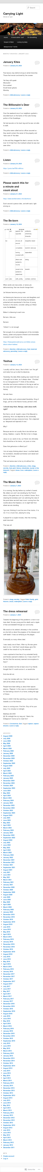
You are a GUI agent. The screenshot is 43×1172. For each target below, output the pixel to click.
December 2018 (8, 944)
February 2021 (8, 882)
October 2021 (8, 865)
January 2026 (8, 753)
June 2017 (7, 989)
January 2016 (8, 1031)
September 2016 (9, 1011)
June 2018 (7, 959)
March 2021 (7, 880)
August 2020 (7, 894)
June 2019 (7, 929)
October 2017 (8, 979)
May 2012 (6, 1135)
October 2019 (8, 919)
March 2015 (7, 1051)
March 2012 (7, 1140)
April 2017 (7, 994)
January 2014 (8, 1085)
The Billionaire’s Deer (16, 104)
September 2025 (9, 763)
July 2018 (6, 956)
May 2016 (6, 1021)
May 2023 (6, 823)
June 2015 (7, 1046)
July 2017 (6, 986)
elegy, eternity (14, 599)
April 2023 (7, 825)
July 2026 (6, 738)
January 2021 (8, 884)
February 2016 (8, 1028)
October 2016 (8, 1009)
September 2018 (9, 951)
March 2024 (7, 798)
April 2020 (7, 904)
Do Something (32, 37)
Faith (27, 599)
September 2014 (9, 1066)
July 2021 (6, 872)
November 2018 (9, 947)
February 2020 (8, 909)
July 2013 (6, 1100)
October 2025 (8, 761)
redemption (28, 470)
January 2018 (8, 971)
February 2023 (8, 830)
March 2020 (7, 907)
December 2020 (8, 887)
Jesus (17, 470)
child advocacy (15, 95)
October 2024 (8, 785)
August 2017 (7, 984)
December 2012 (8, 1118)
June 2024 (7, 790)
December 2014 (8, 1058)
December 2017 (8, 974)
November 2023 (9, 808)
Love (22, 470)
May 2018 (6, 961)
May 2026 (6, 743)
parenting (14, 351)
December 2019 (8, 914)
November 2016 (9, 1006)
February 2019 (8, 939)
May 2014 (6, 1075)
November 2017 (9, 976)
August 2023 (7, 815)
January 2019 (8, 942)
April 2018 (7, 964)
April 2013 (7, 1108)
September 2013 (9, 1095)
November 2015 (9, 1036)
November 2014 (9, 1060)
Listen (7, 160)
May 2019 (6, 932)
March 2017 (7, 996)
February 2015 (8, 1053)
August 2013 (7, 1098)
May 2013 (6, 1105)
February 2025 (8, 775)
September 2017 (9, 981)
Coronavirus (14, 724)
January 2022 (8, 857)
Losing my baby (22, 42)
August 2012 (7, 1127)
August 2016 (7, 1013)
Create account (8, 1156)
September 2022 (9, 837)
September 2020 (9, 892)
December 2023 (8, 805)
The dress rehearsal (15, 611)
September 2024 (9, 788)
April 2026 (7, 746)
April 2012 (7, 1137)
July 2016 (6, 1016)
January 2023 (8, 833)
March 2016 (7, 1026)
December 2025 (8, 756)
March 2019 (7, 937)
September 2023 (9, 813)
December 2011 (8, 1147)
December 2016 (8, 1003)
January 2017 (8, 1001)
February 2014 (8, 1083)
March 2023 (7, 828)
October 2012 (8, 1122)
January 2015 (8, 1056)
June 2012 (7, 1132)
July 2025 (6, 768)
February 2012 (8, 1142)
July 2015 (6, 1043)
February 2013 (8, 1113)
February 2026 (8, 751)
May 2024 (6, 793)
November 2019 (9, 917)
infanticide (25, 468)
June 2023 (7, 820)
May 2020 (6, 902)
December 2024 (8, 780)
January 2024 (8, 803)
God (28, 349)
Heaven (5, 601)
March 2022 (7, 852)
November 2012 (9, 1120)
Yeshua (7, 361)
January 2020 (8, 912)
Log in (5, 1158)
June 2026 (7, 741)
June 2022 (7, 845)
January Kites (11, 62)
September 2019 (9, 922)
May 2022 (6, 847)
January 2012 (8, 1145)
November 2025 (9, 758)
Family (32, 599)
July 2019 (6, 927)
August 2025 (7, 766)
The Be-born (10, 220)
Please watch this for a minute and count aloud (16, 186)
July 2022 (6, 842)
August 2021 (7, 870)
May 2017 (6, 991)
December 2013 (8, 1088)
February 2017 (8, 999)
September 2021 (9, 867)
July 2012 (6, 1130)
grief (14, 468)
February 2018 (8, 969)
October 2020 (8, 890)
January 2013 (8, 1115)
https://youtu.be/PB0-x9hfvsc (13, 168)
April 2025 (7, 771)
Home (6, 37)
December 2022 (8, 835)
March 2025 (7, 773)
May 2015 (6, 1048)
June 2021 (7, 875)
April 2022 (7, 850)
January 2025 (8, 778)
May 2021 (6, 877)
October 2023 (8, 810)
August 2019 (7, 924)
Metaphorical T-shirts (10, 47)
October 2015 (8, 1038)
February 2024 (8, 800)
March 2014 (7, 1080)
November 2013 (9, 1090)
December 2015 (8, 1033)
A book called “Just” (17, 37)
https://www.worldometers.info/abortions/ (17, 198)
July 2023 (6, 818)
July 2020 (6, 897)
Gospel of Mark (9, 42)
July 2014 (6, 1070)
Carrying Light (13, 13)
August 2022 (7, 840)
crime (29, 466)
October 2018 (8, 949)
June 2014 (7, 1073)
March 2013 (7, 1110)
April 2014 (7, 1078)
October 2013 (8, 1093)
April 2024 (7, 795)
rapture (30, 724)
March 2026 (7, 748)
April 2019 (7, 934)
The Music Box (12, 482)
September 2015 (9, 1041)
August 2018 (7, 954)
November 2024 (9, 783)
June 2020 (7, 899)
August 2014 (7, 1068)
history (18, 468)
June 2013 (7, 1103)
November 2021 (9, 862)
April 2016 (7, 1023)
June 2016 (7, 1018)
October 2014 (8, 1063)
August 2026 (7, 736)
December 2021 (8, 860)
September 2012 (9, 1125)
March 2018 (7, 966)
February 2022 (8, 855)
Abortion (13, 349)
